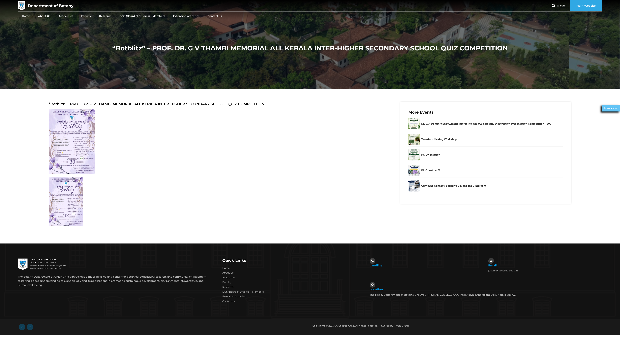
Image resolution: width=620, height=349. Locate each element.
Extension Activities (186, 16)
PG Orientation (430, 154)
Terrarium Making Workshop (439, 139)
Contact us (214, 16)
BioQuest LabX (430, 170)
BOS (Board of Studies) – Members (142, 16)
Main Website (586, 5)
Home (26, 16)
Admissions (611, 108)
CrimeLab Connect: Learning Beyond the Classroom (453, 185)
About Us (44, 16)
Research (105, 16)
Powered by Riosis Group (394, 325)
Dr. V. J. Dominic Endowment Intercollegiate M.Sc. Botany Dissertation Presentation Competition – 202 (486, 123)
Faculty (86, 16)
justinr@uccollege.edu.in (503, 270)
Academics (65, 16)
